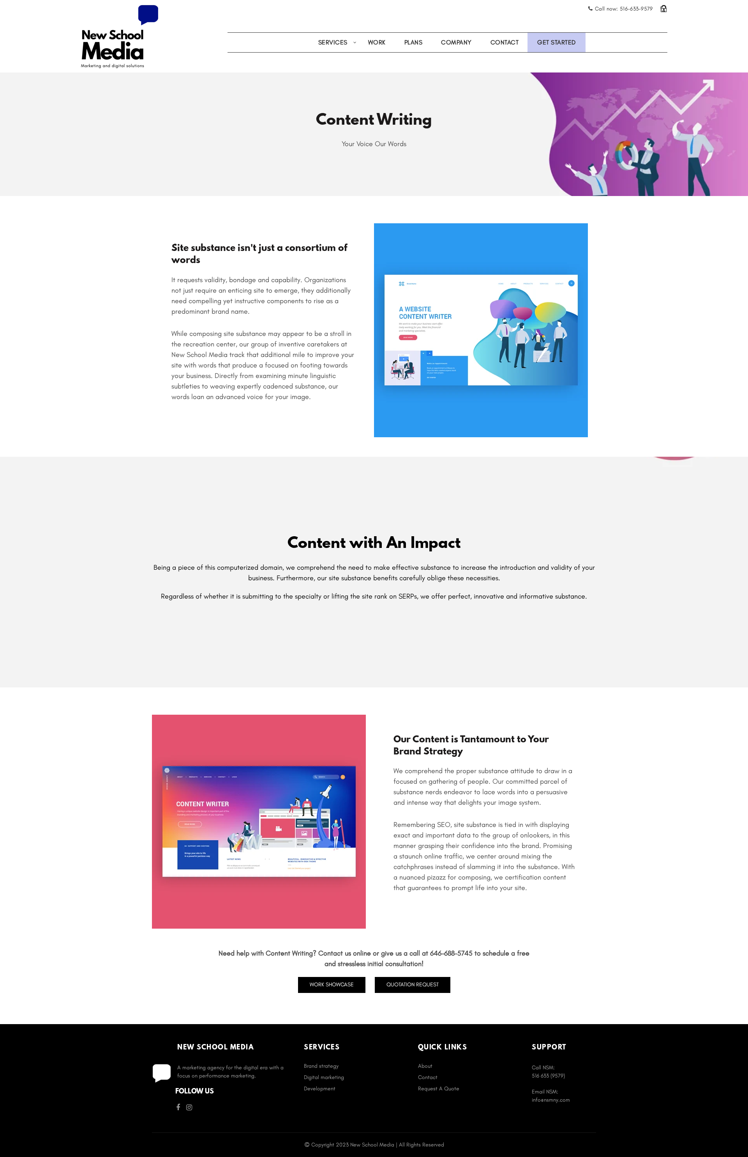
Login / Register (663, 8)
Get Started (556, 42)
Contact (504, 42)
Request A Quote (438, 1088)
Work (377, 42)
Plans (413, 42)
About (425, 1066)
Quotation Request (412, 984)
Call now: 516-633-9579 (624, 8)
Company (456, 42)
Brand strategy (321, 1066)
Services (333, 42)
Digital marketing (324, 1077)
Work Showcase (332, 984)
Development (319, 1088)
